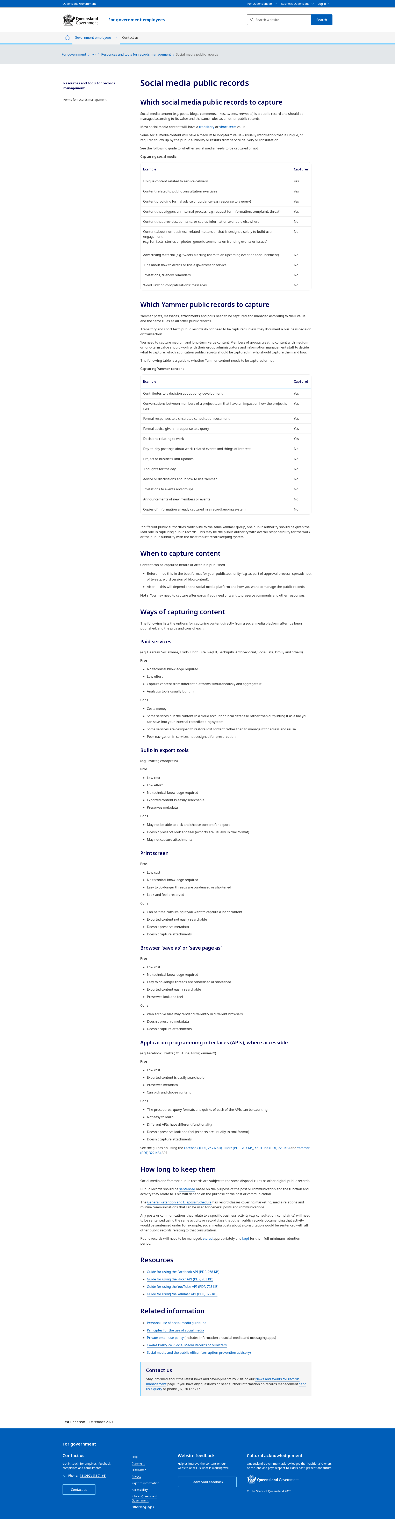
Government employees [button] (93, 37)
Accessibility (140, 1490)
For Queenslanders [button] (260, 4)
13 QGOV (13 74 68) (93, 1475)
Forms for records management (85, 99)
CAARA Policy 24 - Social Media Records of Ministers (187, 1345)
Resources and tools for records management (136, 54)
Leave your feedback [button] (207, 1482)
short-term (227, 127)
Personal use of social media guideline (176, 1323)
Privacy (136, 1476)
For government (74, 54)
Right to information (145, 1483)
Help (135, 1457)
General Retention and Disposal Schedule (179, 1202)
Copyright (138, 1463)
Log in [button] (322, 4)
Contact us (130, 37)
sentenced (187, 1189)
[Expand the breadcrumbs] (93, 54)
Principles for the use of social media (175, 1330)
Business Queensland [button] (295, 4)
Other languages (143, 1507)
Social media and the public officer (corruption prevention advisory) (199, 1352)
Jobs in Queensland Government (144, 1498)
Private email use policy (165, 1337)
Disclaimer (139, 1470)
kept (245, 1238)
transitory (206, 127)
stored (208, 1238)
